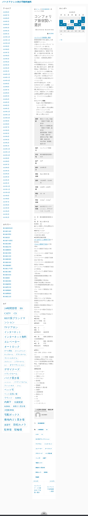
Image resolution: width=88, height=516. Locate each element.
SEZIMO (51, 33)
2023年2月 (6, 142)
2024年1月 (6, 108)
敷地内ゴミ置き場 (40, 467)
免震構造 (18, 398)
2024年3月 (6, 102)
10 (61, 24)
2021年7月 (6, 202)
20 (72, 28)
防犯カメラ (38, 472)
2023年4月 (6, 136)
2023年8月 (6, 124)
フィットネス (9, 386)
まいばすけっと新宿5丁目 (42, 239)
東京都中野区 (7, 234)
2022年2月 (6, 180)
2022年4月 (6, 174)
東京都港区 (6, 278)
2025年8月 (6, 49)
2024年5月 (6, 96)
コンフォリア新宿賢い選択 (42, 37)
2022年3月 (6, 177)
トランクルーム (10, 374)
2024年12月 (6, 74)
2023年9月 (6, 121)
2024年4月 (6, 99)
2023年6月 (6, 130)
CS (42, 434)
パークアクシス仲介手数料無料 (17, 2)
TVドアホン (39, 444)
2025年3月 (6, 65)
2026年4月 (6, 24)
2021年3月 (6, 214)
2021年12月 (6, 186)
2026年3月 (6, 27)
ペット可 (38, 458)
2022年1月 (6, 183)
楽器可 (7, 425)
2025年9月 (6, 46)
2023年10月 (6, 118)
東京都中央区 (7, 231)
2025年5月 (6, 58)
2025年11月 (6, 40)
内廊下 (44, 458)
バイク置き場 (48, 453)
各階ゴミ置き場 (19, 406)
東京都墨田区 (7, 250)
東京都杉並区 (7, 262)
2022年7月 (6, 164)
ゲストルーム (21, 354)
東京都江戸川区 (8, 268)
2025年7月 (6, 52)
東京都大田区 (7, 253)
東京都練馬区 (7, 284)
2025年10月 (6, 43)
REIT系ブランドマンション (43, 439)
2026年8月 (6, 12)
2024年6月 (6, 93)
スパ (5, 365)
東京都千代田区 (8, 240)
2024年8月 (6, 86)
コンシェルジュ (11, 358)
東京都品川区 (7, 247)
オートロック (48, 448)
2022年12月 (6, 149)
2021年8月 (6, 198)
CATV (37, 434)
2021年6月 (6, 205)
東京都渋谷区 (7, 274)
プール (19, 385)
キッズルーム (8, 354)
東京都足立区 (7, 296)
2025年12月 (6, 37)
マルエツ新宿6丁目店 (40, 244)
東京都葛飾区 (7, 290)
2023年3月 (6, 139)
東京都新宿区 (41, 423)
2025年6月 (6, 55)
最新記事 (50, 409)
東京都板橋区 (7, 265)
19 (68, 28)
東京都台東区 (7, 243)
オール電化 (8, 351)
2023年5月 (6, 133)
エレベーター (39, 448)
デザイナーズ (39, 453)
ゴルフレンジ (8, 361)
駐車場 (45, 472)
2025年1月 (6, 71)
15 (79, 24)
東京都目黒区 (7, 281)
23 (83, 28)
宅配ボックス (39, 462)
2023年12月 (6, 111)
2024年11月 (6, 77)
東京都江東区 (7, 271)
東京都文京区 (7, 256)
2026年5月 (6, 21)
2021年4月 (6, 211)
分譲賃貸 (18, 402)
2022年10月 (6, 155)
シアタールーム (19, 361)
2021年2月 (6, 217)
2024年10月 (6, 80)
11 (64, 24)
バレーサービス (7, 382)
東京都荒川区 (7, 287)
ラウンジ (8, 398)
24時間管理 (40, 429)
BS (47, 429)
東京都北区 (6, 237)
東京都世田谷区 (8, 228)
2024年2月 (6, 105)
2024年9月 (6, 83)
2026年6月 (6, 18)
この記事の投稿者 (40, 409)
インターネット (48, 444)
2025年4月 (6, 62)
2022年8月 (6, 161)
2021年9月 (6, 195)
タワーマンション (17, 365)
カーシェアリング (20, 351)
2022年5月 (6, 170)
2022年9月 (6, 158)
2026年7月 (6, 15)
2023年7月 (6, 127)
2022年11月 (6, 152)
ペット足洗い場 (10, 394)
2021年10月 (6, 192)
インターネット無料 (15, 336)
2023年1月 (6, 146)
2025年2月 (6, 68)
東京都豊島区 (7, 293)
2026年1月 (6, 34)
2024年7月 (6, 90)
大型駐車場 (9, 410)
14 (75, 24)
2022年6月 (6, 167)
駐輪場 (37, 477)
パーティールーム (20, 382)
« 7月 (60, 40)
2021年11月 (6, 189)
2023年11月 (6, 114)
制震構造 (7, 406)
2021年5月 (6, 208)
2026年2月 (6, 30)
